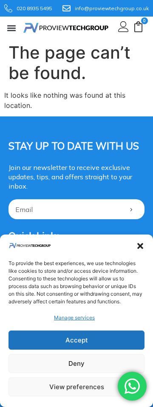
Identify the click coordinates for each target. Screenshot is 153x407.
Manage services (74, 317)
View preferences (76, 387)
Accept (76, 340)
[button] (140, 246)
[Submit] (130, 209)
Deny (76, 363)
